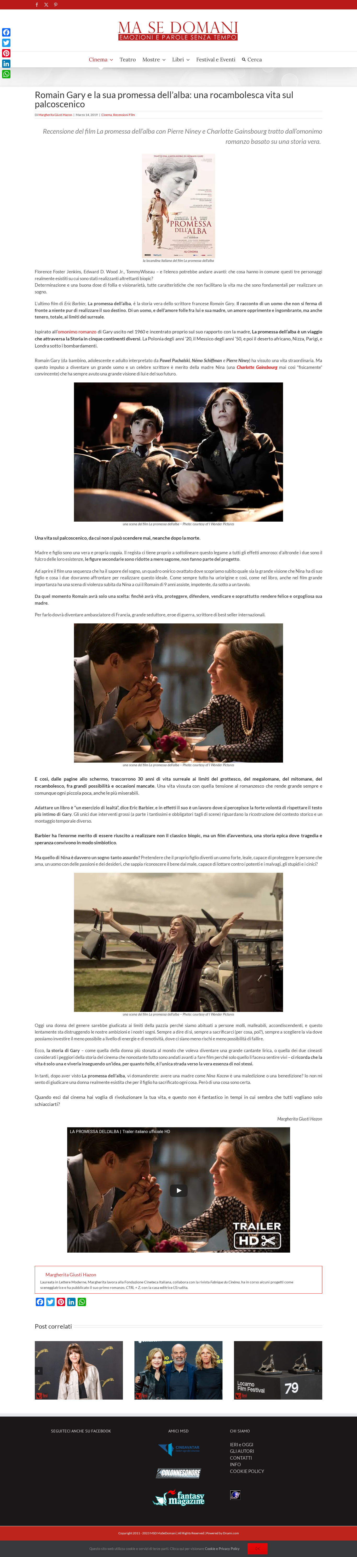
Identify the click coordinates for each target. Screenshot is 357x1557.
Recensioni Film (124, 115)
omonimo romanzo (77, 331)
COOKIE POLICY (247, 1471)
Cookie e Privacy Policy (222, 1549)
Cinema (106, 115)
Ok (257, 1548)
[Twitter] (6, 43)
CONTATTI (241, 1458)
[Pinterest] (6, 53)
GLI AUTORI (242, 1451)
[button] (39, 1371)
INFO (235, 1464)
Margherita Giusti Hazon (55, 115)
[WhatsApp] (6, 74)
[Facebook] (6, 32)
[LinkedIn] (6, 63)
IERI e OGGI (241, 1444)
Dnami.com (231, 1533)
